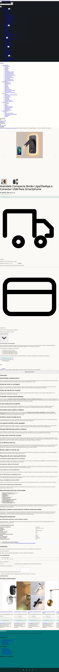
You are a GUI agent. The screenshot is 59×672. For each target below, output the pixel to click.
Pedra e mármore (9, 106)
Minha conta (5, 643)
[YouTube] (32, 670)
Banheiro (7, 87)
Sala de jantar (8, 83)
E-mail (2, 563)
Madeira (6, 105)
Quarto (6, 84)
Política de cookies (6, 653)
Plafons (6, 69)
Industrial (7, 97)
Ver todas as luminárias (10, 75)
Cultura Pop (7, 78)
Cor (1, 364)
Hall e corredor (8, 89)
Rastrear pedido (6, 644)
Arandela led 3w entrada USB (6, 611)
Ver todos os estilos (9, 101)
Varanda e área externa (10, 90)
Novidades (7, 108)
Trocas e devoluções (7, 654)
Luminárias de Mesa (9, 71)
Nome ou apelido (4, 561)
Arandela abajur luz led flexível (20, 611)
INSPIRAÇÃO (5, 111)
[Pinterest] (26, 670)
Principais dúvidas (6, 650)
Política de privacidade (7, 652)
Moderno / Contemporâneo (11, 94)
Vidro (6, 104)
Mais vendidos (8, 109)
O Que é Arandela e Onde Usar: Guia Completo (24, 543)
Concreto (7, 103)
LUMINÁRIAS (5, 65)
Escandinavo (7, 96)
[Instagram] (23, 670)
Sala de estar (7, 82)
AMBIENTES (5, 81)
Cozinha (6, 86)
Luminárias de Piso (9, 72)
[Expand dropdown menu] (9, 65)
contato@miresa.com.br (7, 640)
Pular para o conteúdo (5, 0)
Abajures (7, 70)
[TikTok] (35, 670)
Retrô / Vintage (8, 100)
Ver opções (2, 623)
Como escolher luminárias (11, 114)
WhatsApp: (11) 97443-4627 (8, 639)
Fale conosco (5, 641)
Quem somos (5, 648)
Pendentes (7, 66)
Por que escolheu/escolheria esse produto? (10, 571)
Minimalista (7, 95)
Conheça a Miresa (4, 635)
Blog (6, 112)
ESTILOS (4, 93)
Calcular (19, 263)
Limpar (3, 368)
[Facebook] (29, 670)
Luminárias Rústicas (9, 77)
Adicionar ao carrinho (29, 371)
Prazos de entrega (6, 649)
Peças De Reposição (9, 80)
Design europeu (8, 107)
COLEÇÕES (5, 102)
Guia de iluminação (9, 113)
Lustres (6, 67)
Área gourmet (8, 91)
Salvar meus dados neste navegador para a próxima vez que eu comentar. (18, 573)
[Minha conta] (29, 119)
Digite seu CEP (3, 263)
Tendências (7, 115)
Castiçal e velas (8, 76)
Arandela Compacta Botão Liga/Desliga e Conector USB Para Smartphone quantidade (19, 369)
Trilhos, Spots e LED (9, 74)
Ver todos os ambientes (10, 92)
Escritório (7, 88)
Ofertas (6, 116)
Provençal (7, 99)
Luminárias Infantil (9, 79)
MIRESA (2, 63)
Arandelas (7, 68)
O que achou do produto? (6, 565)
